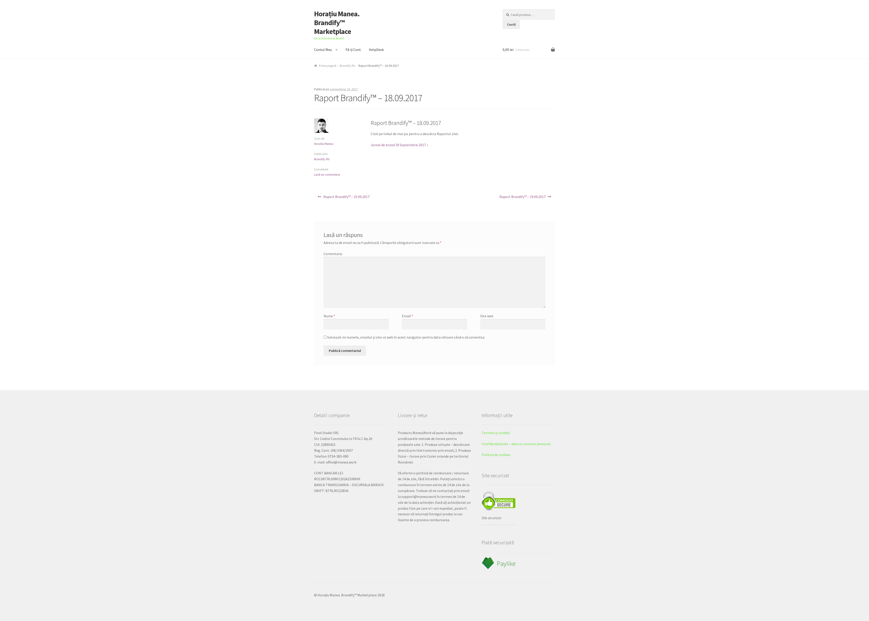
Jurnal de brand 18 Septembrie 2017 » (399, 145)
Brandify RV (347, 66)
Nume (329, 316)
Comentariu (333, 253)
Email (407, 316)
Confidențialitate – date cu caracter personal (516, 444)
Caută (511, 24)
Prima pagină (327, 66)
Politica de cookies (496, 454)
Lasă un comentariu (327, 174)
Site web (486, 316)
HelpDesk (376, 49)
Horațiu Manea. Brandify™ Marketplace (337, 22)
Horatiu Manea (323, 144)
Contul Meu (323, 49)
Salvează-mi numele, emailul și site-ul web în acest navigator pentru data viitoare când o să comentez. (406, 337)
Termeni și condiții (496, 432)
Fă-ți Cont (353, 49)
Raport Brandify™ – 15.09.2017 (346, 196)
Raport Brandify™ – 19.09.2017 (522, 196)
